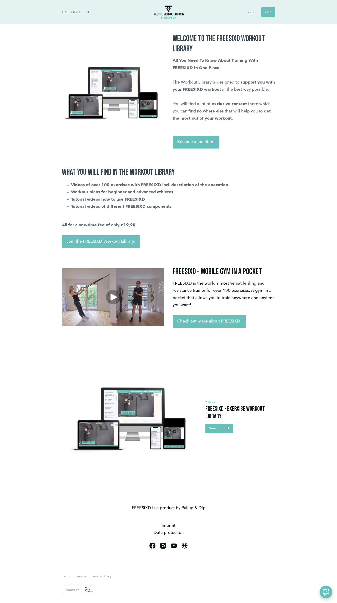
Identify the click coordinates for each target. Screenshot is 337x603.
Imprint (168, 526)
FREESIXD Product (75, 12)
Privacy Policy (101, 576)
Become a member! (196, 142)
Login (251, 12)
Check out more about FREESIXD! (209, 321)
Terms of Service (74, 576)
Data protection (169, 533)
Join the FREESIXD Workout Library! (100, 241)
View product (219, 428)
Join (268, 12)
